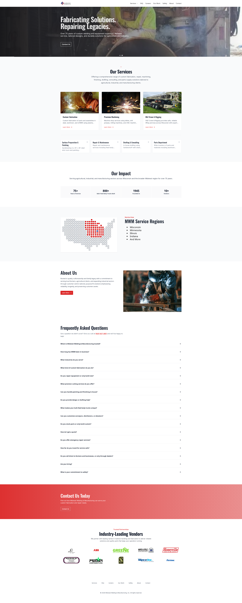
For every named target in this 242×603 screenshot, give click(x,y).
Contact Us (66, 44)
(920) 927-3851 (101, 334)
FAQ (141, 3)
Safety (165, 3)
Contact (179, 3)
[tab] (119, 55)
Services (133, 3)
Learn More (65, 293)
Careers (148, 3)
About (171, 3)
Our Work (156, 3)
